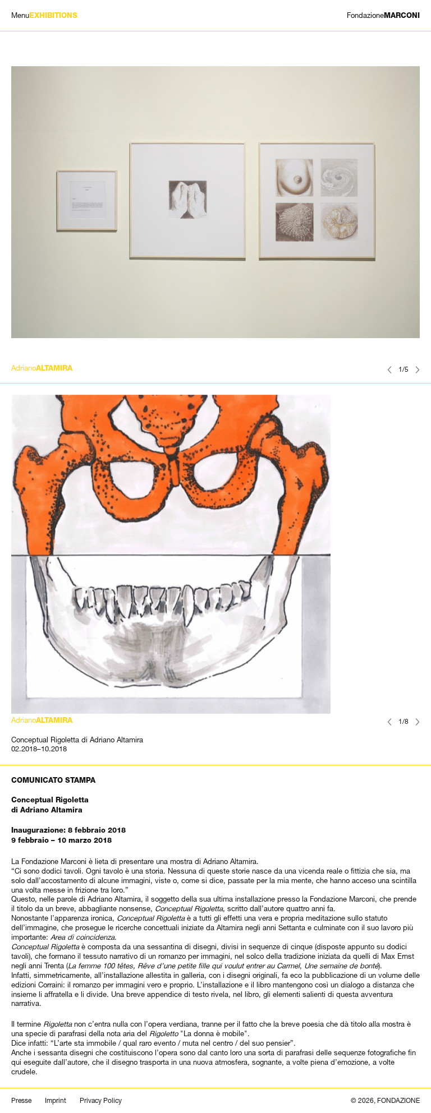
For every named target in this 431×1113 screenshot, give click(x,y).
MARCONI (383, 15)
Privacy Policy (101, 1101)
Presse (21, 1101)
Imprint (55, 1101)
